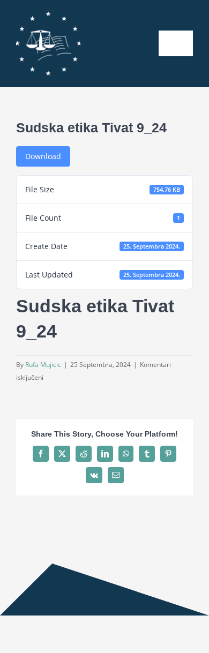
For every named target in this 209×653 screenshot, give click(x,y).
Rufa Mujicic (43, 364)
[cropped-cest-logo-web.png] (48, 15)
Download (43, 156)
